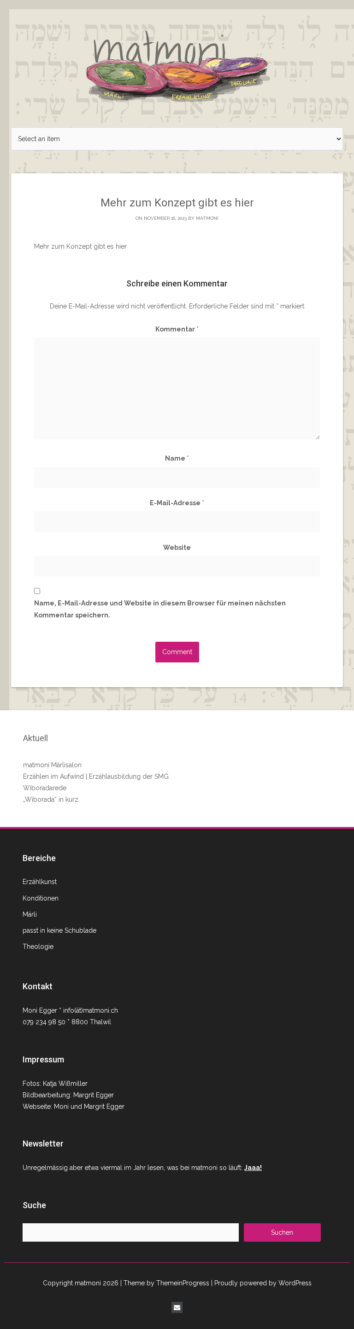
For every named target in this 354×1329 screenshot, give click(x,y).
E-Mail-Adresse (177, 503)
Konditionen (41, 898)
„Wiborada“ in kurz (50, 799)
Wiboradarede (44, 788)
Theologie (38, 946)
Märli (30, 914)
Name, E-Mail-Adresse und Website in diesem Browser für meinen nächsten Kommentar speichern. (160, 608)
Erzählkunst (40, 881)
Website (177, 547)
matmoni (207, 218)
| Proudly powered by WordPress (261, 1283)
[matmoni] (177, 63)
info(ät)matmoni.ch (90, 1010)
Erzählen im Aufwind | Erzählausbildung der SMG (96, 776)
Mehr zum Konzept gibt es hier (80, 246)
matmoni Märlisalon (52, 765)
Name (177, 458)
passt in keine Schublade (59, 930)
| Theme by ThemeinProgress (164, 1283)
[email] (177, 1307)
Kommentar (177, 329)
